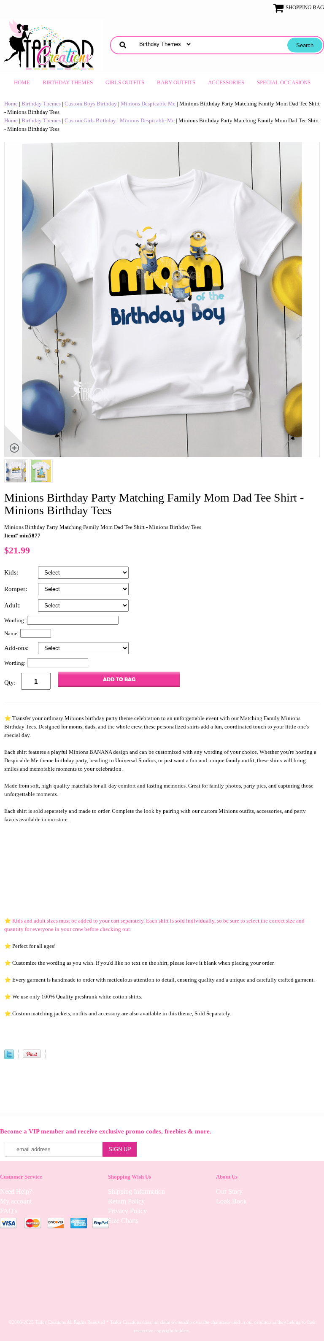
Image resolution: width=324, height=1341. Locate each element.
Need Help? (16, 1191)
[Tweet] (9, 1057)
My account (16, 1201)
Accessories (226, 82)
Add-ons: (17, 648)
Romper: (16, 589)
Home (22, 82)
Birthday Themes (68, 82)
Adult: (13, 605)
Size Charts (123, 1220)
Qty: (10, 682)
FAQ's (8, 1210)
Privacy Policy (127, 1210)
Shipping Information (136, 1191)
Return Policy (126, 1201)
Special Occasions (283, 82)
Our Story (229, 1191)
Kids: (12, 572)
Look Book (231, 1201)
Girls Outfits (124, 82)
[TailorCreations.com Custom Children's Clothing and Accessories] (52, 44)
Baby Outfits (176, 82)
